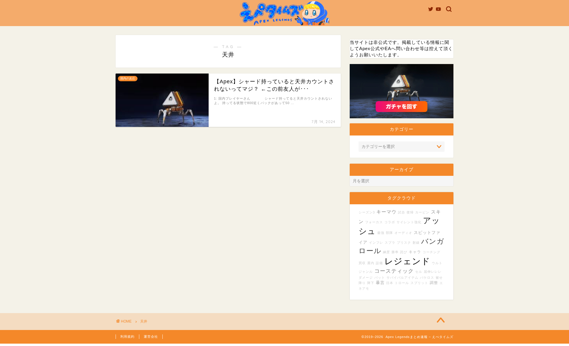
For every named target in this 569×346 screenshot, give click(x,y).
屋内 (370, 263)
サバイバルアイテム (402, 277)
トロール (402, 283)
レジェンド (407, 261)
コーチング (431, 252)
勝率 (395, 252)
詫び (403, 252)
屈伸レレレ (433, 271)
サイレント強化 (409, 222)
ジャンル (366, 271)
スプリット (419, 283)
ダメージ (366, 277)
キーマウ (386, 211)
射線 (416, 242)
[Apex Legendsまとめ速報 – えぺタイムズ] (284, 24)
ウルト (437, 263)
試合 (401, 212)
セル (418, 271)
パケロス (427, 277)
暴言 (380, 282)
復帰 (410, 212)
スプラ (390, 242)
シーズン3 (367, 212)
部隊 (389, 233)
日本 (389, 283)
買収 (362, 263)
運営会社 (151, 336)
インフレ (376, 242)
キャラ (415, 252)
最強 (380, 233)
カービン (422, 212)
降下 (370, 283)
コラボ (389, 222)
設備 (379, 263)
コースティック (394, 271)
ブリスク (404, 242)
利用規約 (127, 336)
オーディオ (403, 233)
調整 (434, 283)
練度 (386, 252)
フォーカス (374, 222)
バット (379, 277)
